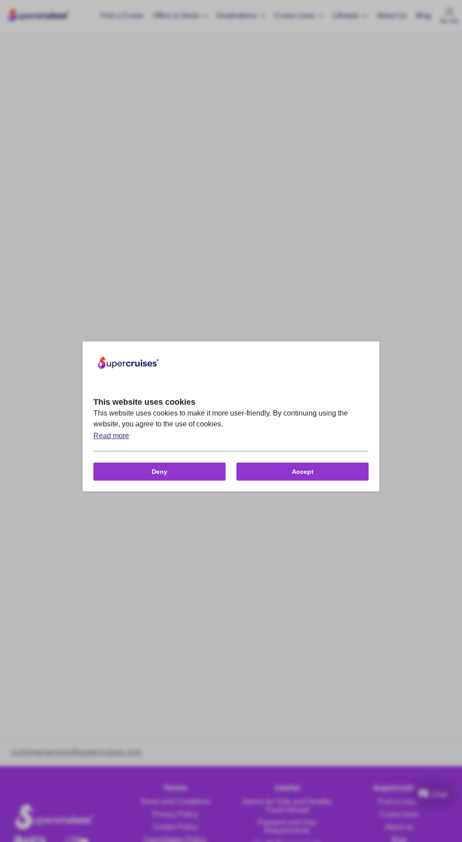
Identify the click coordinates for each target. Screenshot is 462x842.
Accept (303, 471)
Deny (159, 471)
